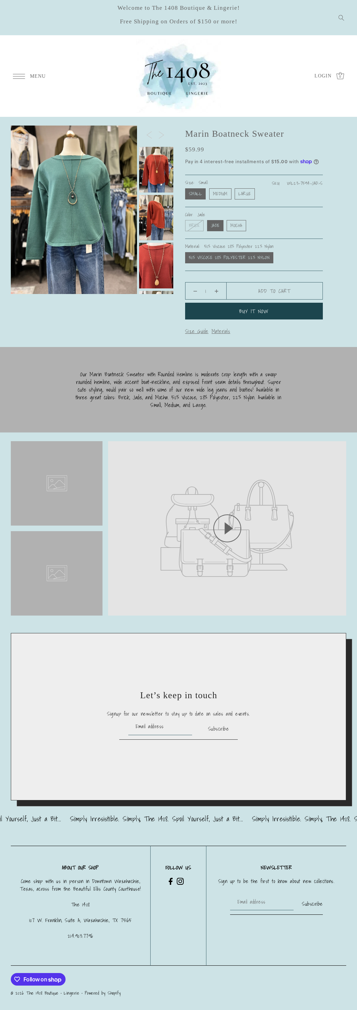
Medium (220, 193)
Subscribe (218, 728)
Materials (221, 331)
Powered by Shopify (103, 993)
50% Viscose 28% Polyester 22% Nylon (229, 257)
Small (195, 193)
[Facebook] (171, 881)
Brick (194, 225)
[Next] (161, 134)
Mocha (236, 225)
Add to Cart (274, 291)
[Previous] (149, 134)
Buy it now (253, 311)
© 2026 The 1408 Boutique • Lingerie (45, 993)
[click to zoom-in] (22, 136)
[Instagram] (180, 881)
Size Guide (196, 331)
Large (244, 193)
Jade (215, 225)
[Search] (341, 18)
